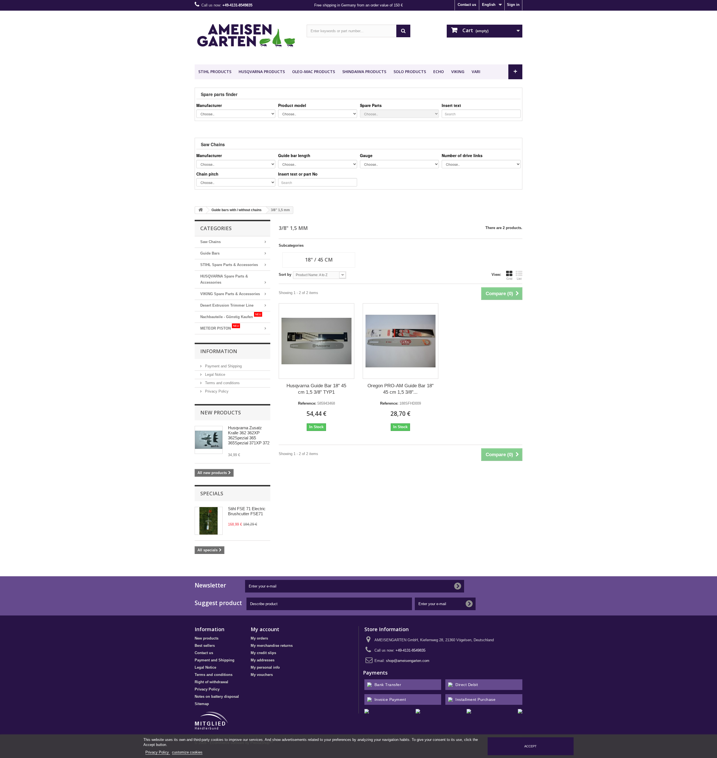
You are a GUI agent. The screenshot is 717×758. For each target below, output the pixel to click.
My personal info (265, 667)
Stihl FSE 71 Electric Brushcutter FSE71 (247, 511)
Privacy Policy (216, 391)
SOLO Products (410, 71)
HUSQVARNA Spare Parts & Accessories (224, 279)
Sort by (285, 274)
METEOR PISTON (219, 327)
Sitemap (202, 704)
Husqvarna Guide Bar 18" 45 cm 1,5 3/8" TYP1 (316, 389)
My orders (259, 638)
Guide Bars (210, 253)
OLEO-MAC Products (313, 71)
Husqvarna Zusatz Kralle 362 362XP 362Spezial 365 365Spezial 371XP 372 (248, 435)
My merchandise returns (272, 645)
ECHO (438, 71)
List (519, 278)
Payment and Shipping (223, 366)
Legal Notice (214, 374)
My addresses (262, 660)
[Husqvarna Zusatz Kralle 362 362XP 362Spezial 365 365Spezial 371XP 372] (209, 440)
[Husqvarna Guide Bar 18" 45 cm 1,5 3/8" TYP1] (316, 341)
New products (220, 412)
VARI (476, 71)
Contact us (467, 5)
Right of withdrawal (211, 682)
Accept (530, 746)
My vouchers (262, 675)
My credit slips (263, 653)
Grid (509, 278)
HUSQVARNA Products (262, 71)
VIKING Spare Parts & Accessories (230, 294)
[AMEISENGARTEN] (246, 36)
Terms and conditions (222, 383)
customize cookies (187, 752)
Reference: (307, 403)
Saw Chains (210, 242)
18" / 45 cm (319, 259)
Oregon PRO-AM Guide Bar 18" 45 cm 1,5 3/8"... (400, 389)
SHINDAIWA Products (364, 71)
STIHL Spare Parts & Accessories (229, 265)
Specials (211, 493)
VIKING (457, 71)
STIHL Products (214, 71)
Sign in (513, 5)
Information (218, 351)
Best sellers (205, 645)
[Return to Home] (200, 210)
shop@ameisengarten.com (407, 661)
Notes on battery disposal (217, 696)
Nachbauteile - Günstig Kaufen (230, 316)
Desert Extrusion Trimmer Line (226, 305)
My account (265, 629)
